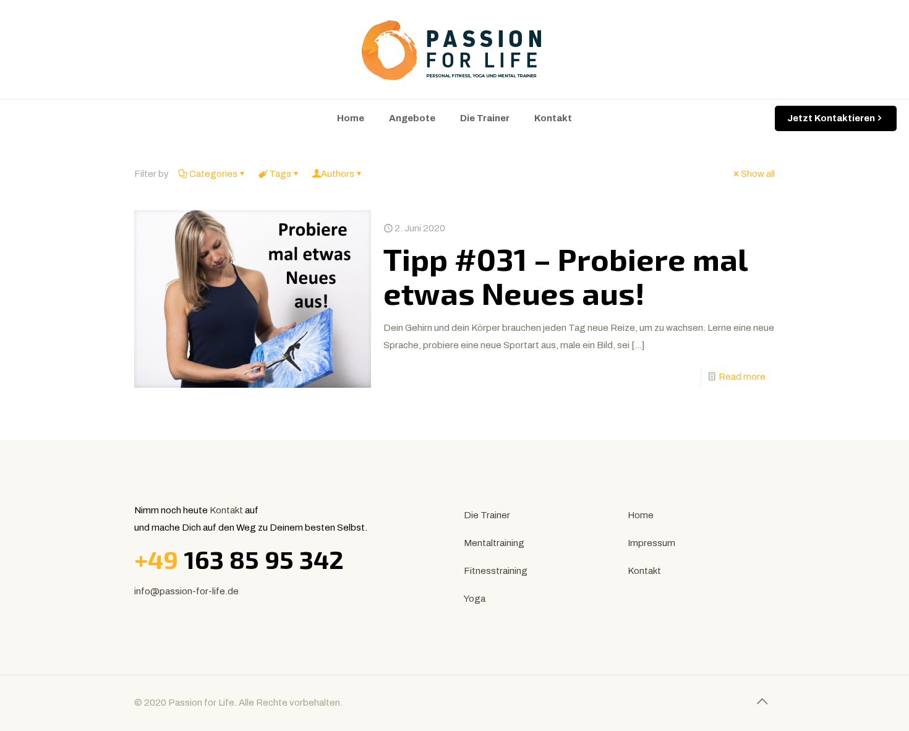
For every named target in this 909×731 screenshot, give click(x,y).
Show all (758, 174)
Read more (742, 377)
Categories (213, 174)
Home (641, 515)
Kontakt (226, 510)
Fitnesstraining (495, 571)
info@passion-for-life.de (186, 591)
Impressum (651, 543)
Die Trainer (487, 515)
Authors (337, 174)
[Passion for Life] (454, 49)
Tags (280, 174)
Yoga (474, 599)
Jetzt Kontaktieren (831, 118)
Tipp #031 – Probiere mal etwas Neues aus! (565, 275)
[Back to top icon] (762, 701)
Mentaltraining (494, 543)
